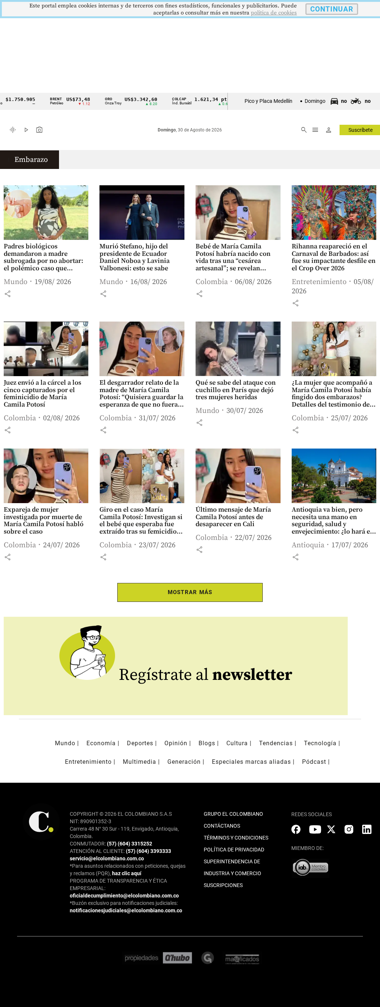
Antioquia (308, 545)
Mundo (15, 282)
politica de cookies (274, 12)
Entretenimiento (319, 282)
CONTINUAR (331, 9)
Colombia (212, 282)
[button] (7, 293)
